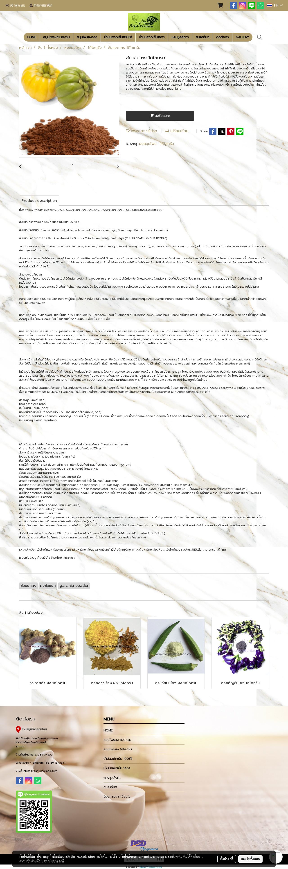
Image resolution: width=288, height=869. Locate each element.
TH (276, 5)
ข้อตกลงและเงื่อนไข (117, 796)
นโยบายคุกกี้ (56, 861)
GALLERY (242, 37)
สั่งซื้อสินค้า (162, 115)
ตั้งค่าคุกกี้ (226, 859)
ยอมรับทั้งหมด (250, 859)
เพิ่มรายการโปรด (143, 131)
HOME (31, 37)
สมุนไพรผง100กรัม (56, 37)
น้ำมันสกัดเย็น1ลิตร (152, 37)
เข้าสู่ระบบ (17, 5)
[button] (260, 37)
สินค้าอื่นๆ (202, 37)
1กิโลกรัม (167, 144)
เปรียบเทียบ (178, 131)
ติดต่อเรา (222, 37)
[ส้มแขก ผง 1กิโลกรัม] (69, 106)
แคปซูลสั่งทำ (180, 37)
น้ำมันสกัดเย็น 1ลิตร (117, 768)
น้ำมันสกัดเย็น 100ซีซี (118, 758)
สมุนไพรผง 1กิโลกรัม (118, 749)
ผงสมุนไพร (148, 144)
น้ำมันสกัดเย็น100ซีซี (118, 37)
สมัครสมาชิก (42, 5)
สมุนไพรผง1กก (87, 37)
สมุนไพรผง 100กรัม (117, 740)
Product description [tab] (39, 200)
